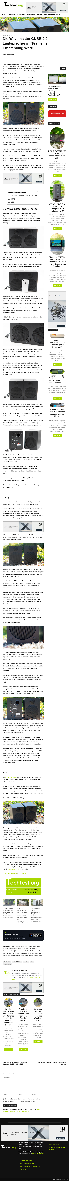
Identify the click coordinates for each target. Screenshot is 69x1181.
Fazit (12, 202)
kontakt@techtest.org (38, 1154)
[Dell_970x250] (47, 7)
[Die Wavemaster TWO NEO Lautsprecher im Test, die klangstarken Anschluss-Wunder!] (37, 902)
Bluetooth (7, 961)
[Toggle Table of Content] (35, 192)
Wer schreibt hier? (26, 1160)
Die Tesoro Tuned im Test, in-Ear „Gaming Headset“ (52, 1063)
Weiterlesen (8, 1050)
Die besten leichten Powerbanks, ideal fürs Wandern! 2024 (38, 1014)
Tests (4, 35)
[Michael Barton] (7, 975)
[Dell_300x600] (57, 309)
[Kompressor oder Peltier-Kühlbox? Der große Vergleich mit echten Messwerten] (57, 371)
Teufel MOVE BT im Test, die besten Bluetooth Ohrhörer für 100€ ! (15, 1063)
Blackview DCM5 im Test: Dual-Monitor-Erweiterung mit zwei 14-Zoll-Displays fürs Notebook (57, 261)
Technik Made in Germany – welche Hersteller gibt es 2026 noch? (57, 343)
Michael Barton (20, 971)
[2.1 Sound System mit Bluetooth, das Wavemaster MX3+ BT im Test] (9, 902)
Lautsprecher (17, 961)
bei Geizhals (22, 873)
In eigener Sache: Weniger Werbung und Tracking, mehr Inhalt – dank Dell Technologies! (57, 90)
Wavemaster (7, 964)
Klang (12, 199)
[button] (66, 14)
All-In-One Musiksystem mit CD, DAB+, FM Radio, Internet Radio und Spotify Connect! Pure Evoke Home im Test (23, 914)
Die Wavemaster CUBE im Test (23, 196)
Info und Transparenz (27, 1163)
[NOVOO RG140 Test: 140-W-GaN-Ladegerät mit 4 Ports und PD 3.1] (57, 191)
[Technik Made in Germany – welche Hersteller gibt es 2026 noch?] (57, 336)
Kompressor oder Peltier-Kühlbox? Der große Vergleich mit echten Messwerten (57, 379)
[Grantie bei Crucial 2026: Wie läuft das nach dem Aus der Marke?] (23, 1002)
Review (26, 961)
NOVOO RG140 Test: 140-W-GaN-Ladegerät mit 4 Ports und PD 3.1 (57, 207)
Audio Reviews (11, 35)
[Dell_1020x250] (34, 1133)
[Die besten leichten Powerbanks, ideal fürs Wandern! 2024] (38, 1002)
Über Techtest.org (54, 1144)
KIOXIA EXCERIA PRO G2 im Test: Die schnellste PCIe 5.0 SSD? (57, 154)
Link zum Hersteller (11, 873)
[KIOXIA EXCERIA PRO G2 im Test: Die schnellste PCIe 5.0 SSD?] (57, 138)
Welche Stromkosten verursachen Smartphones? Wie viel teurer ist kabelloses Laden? (8, 1017)
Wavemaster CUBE (11, 777)
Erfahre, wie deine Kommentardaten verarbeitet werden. (22, 1110)
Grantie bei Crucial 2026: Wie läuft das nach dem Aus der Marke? (23, 1014)
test (32, 961)
